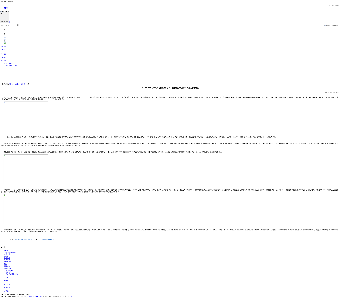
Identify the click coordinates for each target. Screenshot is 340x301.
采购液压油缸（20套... (11, 65)
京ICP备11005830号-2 (35, 296)
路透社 (6, 250)
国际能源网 (7, 268)
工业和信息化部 (9, 272)
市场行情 (3, 46)
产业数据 (3, 54)
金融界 (6, 256)
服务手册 (7, 281)
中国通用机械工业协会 (11, 274)
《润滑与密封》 (9, 270)
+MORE (3, 49)
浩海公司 (73, 296)
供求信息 (3, 60)
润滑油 (6, 8)
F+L (5, 263)
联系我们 (7, 291)
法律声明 (7, 287)
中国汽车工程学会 (10, 252)
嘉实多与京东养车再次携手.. (24, 239)
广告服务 (7, 284)
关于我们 (7, 277)
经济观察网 (7, 261)
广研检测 (7, 259)
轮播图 (23, 84)
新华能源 (7, 258)
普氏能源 (7, 266)
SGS (5, 265)
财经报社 (7, 254)
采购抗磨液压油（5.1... (11, 63)
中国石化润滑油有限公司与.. (48, 239)
